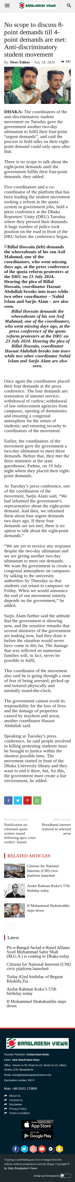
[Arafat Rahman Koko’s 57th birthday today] (14, 891)
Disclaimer (15, 1104)
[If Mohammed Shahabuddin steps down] (14, 910)
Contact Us (16, 1100)
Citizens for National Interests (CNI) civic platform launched (43, 871)
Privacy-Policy (17, 1109)
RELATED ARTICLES (29, 855)
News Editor (20, 62)
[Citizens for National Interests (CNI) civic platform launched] (14, 871)
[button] (69, 5)
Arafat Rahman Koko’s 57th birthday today (31, 991)
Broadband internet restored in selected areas (56, 829)
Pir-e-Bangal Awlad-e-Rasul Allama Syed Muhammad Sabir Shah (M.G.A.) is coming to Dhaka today (38, 951)
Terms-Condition (19, 1113)
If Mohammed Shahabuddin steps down (36, 1003)
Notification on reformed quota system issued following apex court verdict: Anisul (20, 833)
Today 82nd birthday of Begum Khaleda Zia (35, 979)
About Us (15, 1096)
